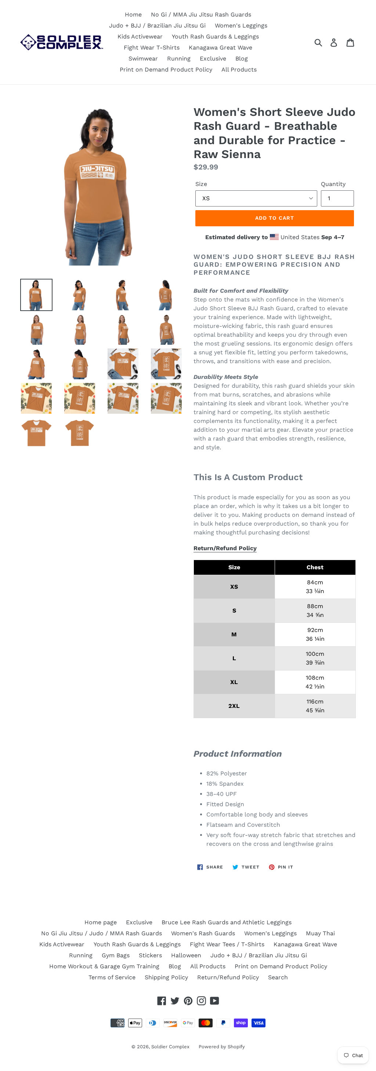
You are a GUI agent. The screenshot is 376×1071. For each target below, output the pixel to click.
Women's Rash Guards (203, 933)
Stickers (150, 955)
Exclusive (213, 58)
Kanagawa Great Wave (220, 47)
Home (133, 14)
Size (201, 183)
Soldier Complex (170, 1046)
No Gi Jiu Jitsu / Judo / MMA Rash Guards (101, 933)
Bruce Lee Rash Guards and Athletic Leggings (227, 922)
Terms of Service (111, 977)
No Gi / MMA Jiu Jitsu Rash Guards (201, 14)
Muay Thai (320, 933)
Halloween (186, 955)
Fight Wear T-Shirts (152, 47)
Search (278, 977)
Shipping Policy (166, 977)
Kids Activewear (140, 36)
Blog (241, 58)
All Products (239, 69)
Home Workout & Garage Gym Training (104, 966)
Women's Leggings (241, 25)
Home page (100, 922)
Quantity (333, 183)
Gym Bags (116, 955)
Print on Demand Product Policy (166, 69)
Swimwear (143, 58)
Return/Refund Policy (225, 548)
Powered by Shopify (222, 1046)
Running (179, 58)
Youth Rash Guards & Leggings (215, 36)
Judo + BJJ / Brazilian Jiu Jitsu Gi (157, 25)
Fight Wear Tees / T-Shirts (227, 944)
